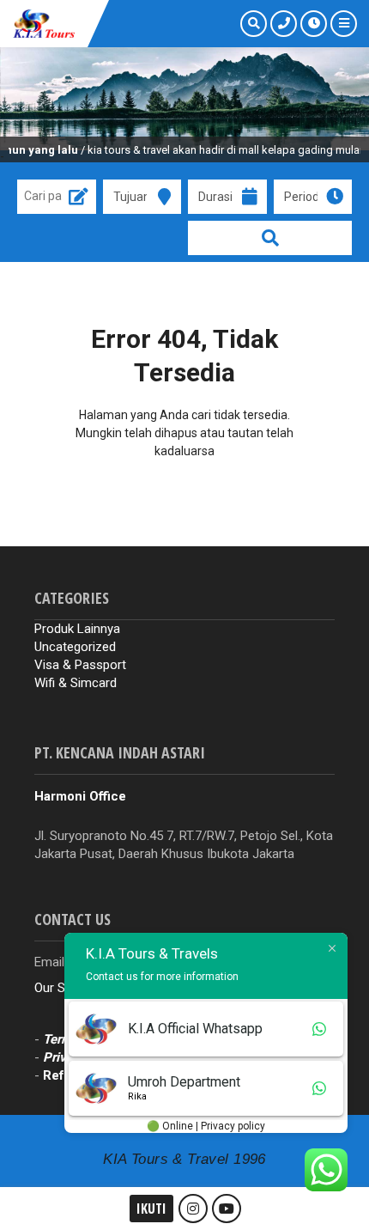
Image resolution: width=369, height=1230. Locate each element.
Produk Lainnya (77, 628)
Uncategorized (75, 647)
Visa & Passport (80, 665)
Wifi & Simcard (75, 683)
